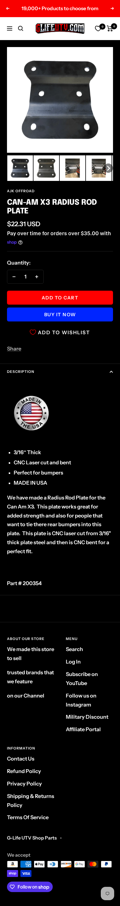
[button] (20, 168)
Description (20, 371)
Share (14, 349)
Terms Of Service (28, 817)
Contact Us (20, 759)
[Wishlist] (98, 28)
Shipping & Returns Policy (30, 800)
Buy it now (60, 314)
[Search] (20, 28)
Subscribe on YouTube (82, 678)
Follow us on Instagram (81, 700)
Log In (73, 662)
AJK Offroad (21, 191)
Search (74, 649)
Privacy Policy (24, 784)
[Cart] (110, 28)
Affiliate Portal (83, 729)
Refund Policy (24, 771)
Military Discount (87, 717)
